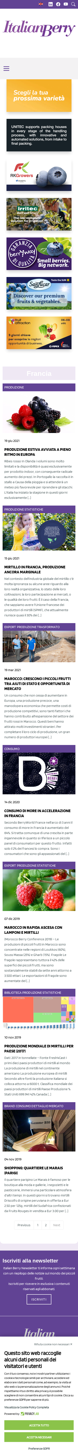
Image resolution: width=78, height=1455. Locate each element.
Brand (9, 1106)
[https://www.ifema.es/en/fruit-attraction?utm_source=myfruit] (39, 336)
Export (10, 627)
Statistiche (33, 509)
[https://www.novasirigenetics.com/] (39, 99)
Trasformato (48, 627)
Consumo (12, 749)
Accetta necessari (39, 1437)
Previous (24, 1225)
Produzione (14, 387)
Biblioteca (13, 992)
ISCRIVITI (39, 1299)
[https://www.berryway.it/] (39, 257)
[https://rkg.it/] (39, 178)
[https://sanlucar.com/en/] (39, 297)
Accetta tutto (39, 1425)
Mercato (56, 1106)
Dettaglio (39, 1106)
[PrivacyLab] (29, 1414)
